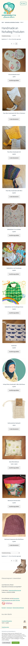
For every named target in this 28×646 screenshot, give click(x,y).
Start (3, 22)
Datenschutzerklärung (18, 607)
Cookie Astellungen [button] (6, 642)
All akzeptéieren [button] (16, 642)
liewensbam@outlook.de (15, 590)
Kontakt (4, 607)
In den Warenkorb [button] (14, 119)
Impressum (9, 607)
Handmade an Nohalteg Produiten (12, 22)
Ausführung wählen (14, 80)
